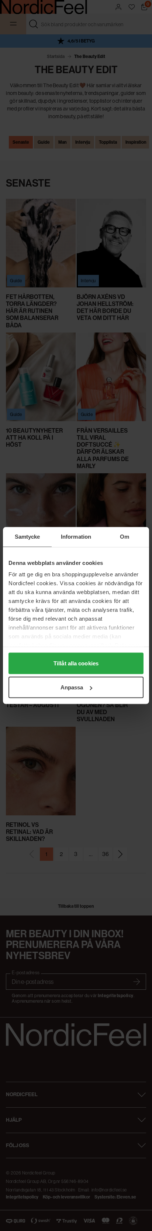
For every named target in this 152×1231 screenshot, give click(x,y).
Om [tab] (124, 536)
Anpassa (72, 687)
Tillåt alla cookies (76, 663)
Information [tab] (76, 536)
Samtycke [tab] (27, 536)
